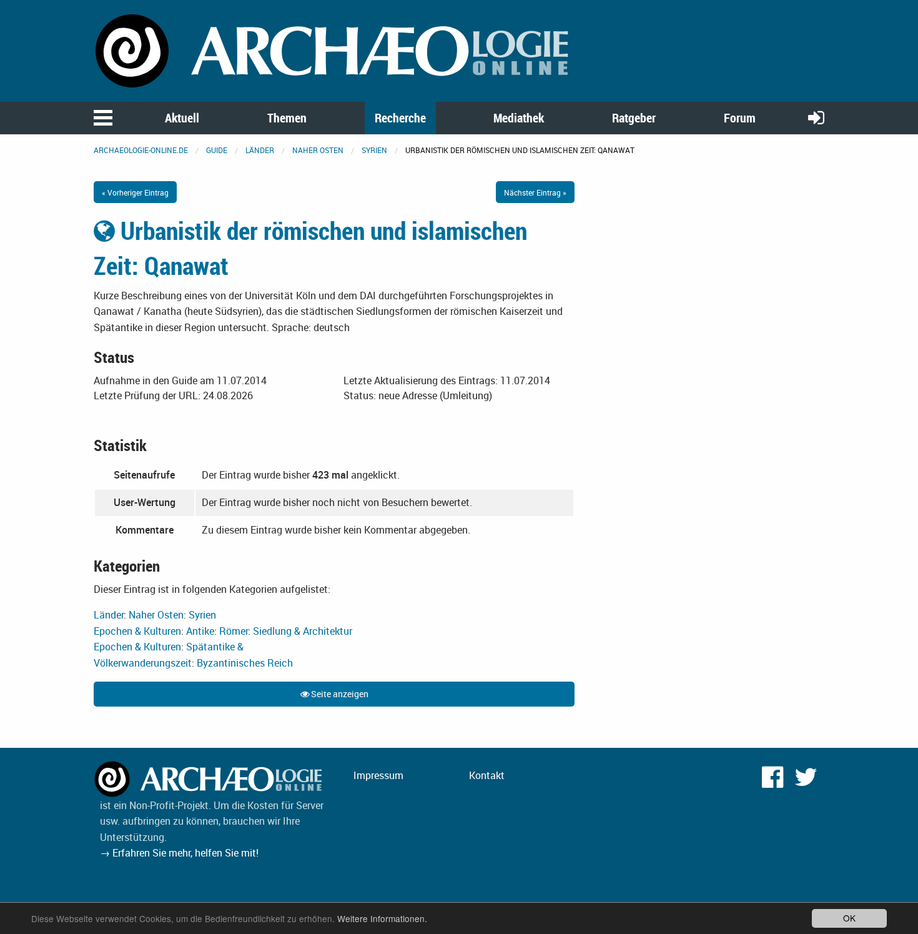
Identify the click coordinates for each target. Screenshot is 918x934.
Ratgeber (634, 117)
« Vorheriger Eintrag (135, 192)
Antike (200, 631)
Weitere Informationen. (382, 918)
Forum (740, 117)
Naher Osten (317, 150)
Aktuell (182, 117)
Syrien (374, 150)
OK (849, 918)
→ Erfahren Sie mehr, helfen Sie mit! (179, 853)
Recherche (400, 117)
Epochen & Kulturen (137, 631)
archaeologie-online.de (141, 150)
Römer (233, 631)
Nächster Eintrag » (535, 192)
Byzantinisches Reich (245, 663)
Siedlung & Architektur (302, 631)
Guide (216, 150)
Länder (259, 150)
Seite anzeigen (338, 694)
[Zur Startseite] (334, 50)
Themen (287, 117)
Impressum (378, 775)
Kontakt (487, 775)
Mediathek (518, 117)
